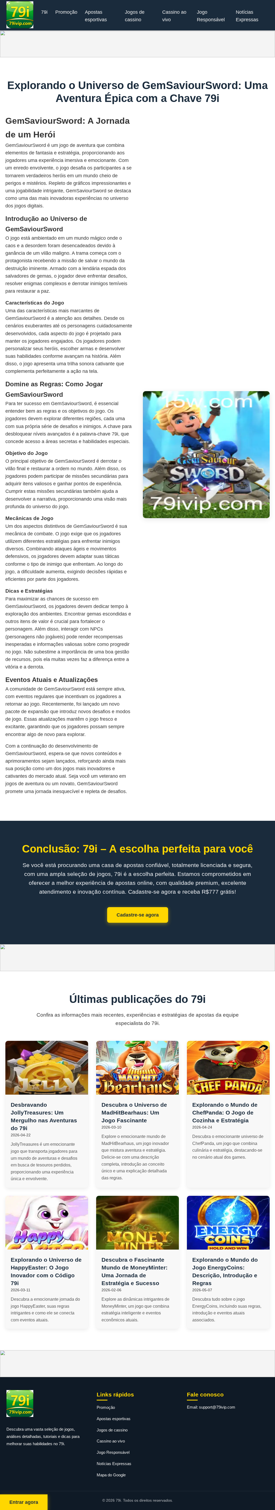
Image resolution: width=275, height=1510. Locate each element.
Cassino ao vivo (174, 15)
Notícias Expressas (247, 15)
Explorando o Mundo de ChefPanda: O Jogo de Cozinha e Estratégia (225, 1112)
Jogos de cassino (134, 15)
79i (44, 12)
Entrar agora (23, 1502)
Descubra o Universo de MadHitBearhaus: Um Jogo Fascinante (134, 1112)
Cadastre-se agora (138, 915)
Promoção (66, 12)
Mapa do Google (111, 1475)
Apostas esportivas (96, 15)
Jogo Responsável (211, 15)
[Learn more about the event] (137, 43)
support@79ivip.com (217, 1407)
